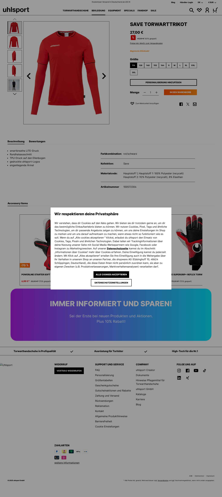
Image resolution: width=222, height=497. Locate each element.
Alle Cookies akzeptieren (111, 274)
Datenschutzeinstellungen (111, 282)
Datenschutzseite (117, 248)
